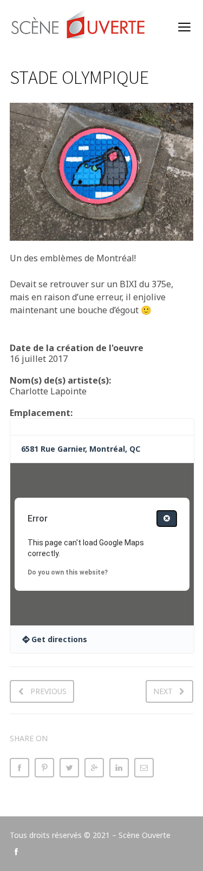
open (184, 27)
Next (163, 691)
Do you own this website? (68, 572)
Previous (48, 691)
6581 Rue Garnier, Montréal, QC (80, 449)
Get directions (59, 639)
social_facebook (16, 851)
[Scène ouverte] (79, 27)
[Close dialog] (167, 518)
